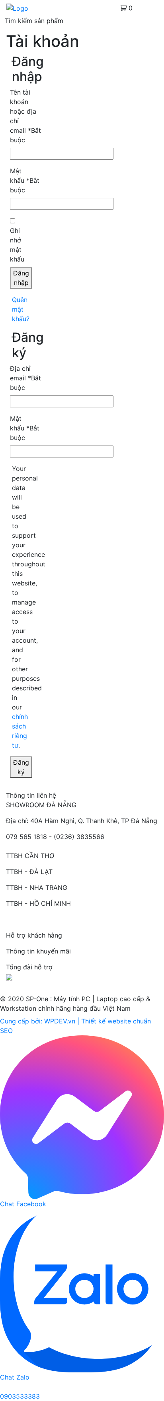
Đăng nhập (21, 278)
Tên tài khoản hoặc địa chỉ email (25, 116)
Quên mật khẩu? (20, 309)
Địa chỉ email (25, 377)
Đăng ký (21, 767)
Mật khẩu (24, 180)
